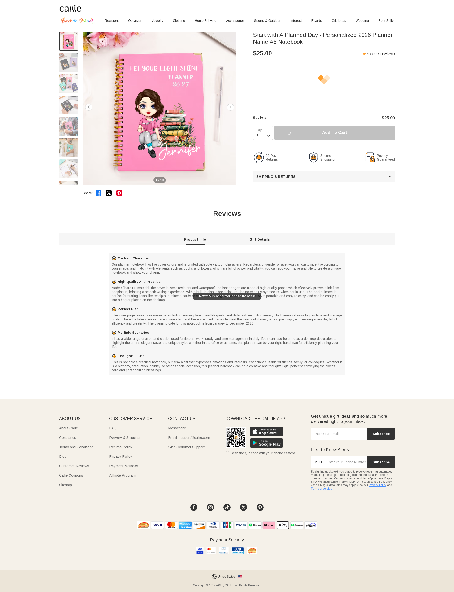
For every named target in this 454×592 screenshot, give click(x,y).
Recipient (112, 20)
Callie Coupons (71, 475)
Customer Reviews (74, 466)
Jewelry (157, 20)
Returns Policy (120, 447)
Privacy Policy (120, 456)
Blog (62, 456)
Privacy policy (377, 485)
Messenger (177, 428)
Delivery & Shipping (124, 437)
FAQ (113, 428)
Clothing (179, 20)
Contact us (67, 437)
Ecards (316, 20)
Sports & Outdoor (267, 20)
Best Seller (387, 20)
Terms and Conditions (76, 447)
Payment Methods (123, 466)
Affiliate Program (122, 475)
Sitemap (65, 485)
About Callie (68, 428)
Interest (296, 20)
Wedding (362, 20)
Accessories (235, 20)
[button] (230, 107)
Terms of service (321, 488)
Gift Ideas (339, 20)
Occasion (135, 20)
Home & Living (205, 20)
